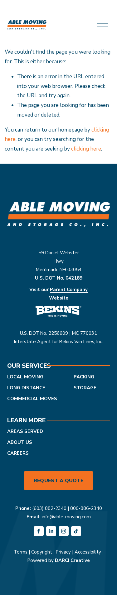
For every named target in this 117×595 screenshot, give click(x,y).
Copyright (41, 552)
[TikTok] (76, 531)
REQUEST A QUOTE (59, 480)
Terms (20, 552)
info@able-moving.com (66, 517)
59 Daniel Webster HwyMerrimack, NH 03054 (58, 261)
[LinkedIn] (51, 531)
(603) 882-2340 (49, 508)
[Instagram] (64, 531)
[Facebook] (39, 531)
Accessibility (88, 552)
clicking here (86, 148)
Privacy (63, 552)
